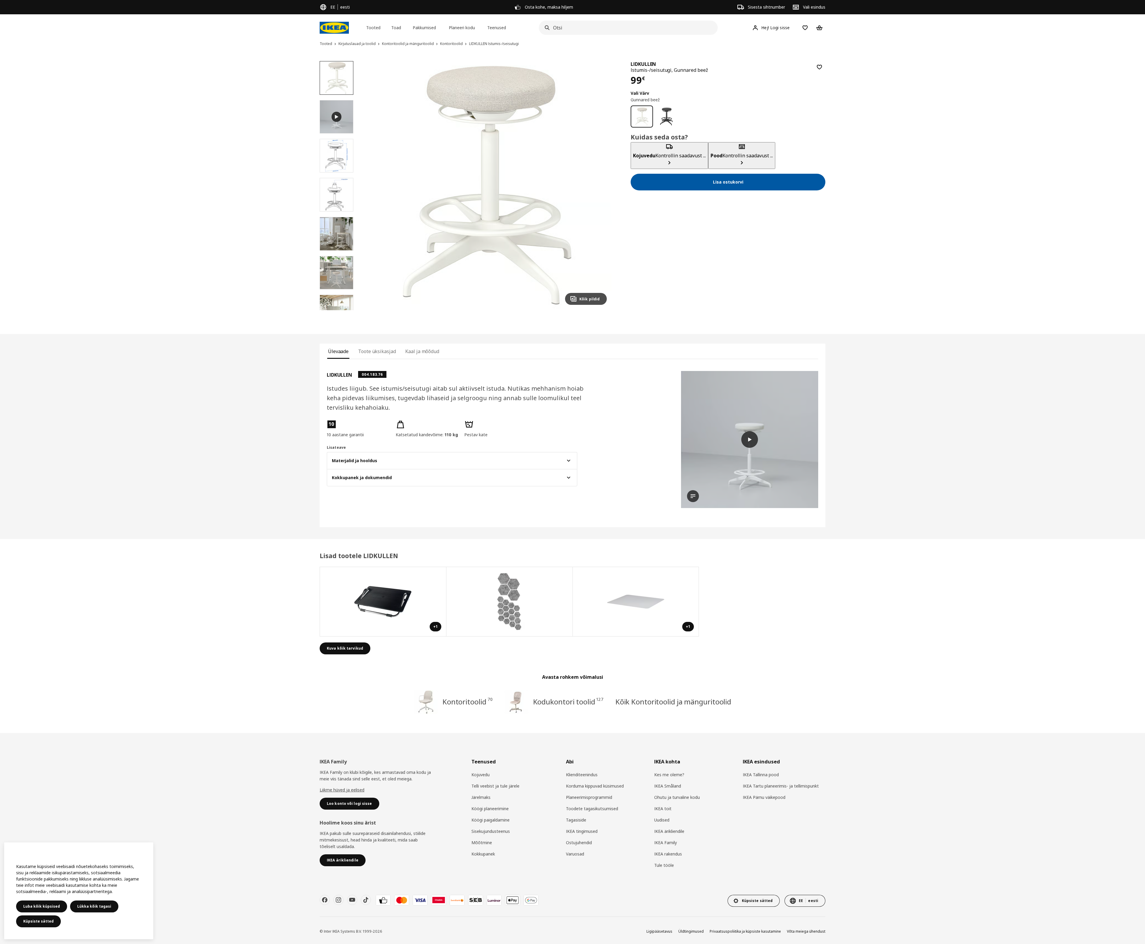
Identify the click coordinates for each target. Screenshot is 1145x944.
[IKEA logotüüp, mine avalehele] (334, 28)
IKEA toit (662, 808)
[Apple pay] (512, 900)
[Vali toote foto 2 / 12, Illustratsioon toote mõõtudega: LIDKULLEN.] (336, 156)
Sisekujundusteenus (490, 831)
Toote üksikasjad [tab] (377, 351)
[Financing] (383, 900)
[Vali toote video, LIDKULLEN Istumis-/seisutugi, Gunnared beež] (336, 117)
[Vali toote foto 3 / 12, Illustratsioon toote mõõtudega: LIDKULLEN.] (336, 195)
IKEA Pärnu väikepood (764, 797)
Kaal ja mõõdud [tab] (422, 351)
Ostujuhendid (579, 842)
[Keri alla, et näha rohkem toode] (336, 310)
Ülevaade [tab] (338, 351)
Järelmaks (481, 797)
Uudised (661, 820)
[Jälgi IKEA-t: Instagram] (338, 900)
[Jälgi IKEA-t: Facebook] (325, 900)
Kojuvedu (480, 774)
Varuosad (575, 854)
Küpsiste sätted (38, 921)
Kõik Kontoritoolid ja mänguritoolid (673, 702)
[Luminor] (494, 900)
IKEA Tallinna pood (761, 774)
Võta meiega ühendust (806, 931)
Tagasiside (576, 820)
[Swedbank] (457, 900)
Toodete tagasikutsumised (592, 808)
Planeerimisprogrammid (589, 797)
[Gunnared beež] (642, 116)
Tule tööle (664, 865)
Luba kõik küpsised (41, 906)
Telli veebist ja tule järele (495, 786)
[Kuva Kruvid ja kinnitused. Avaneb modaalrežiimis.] (509, 601)
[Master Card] (401, 900)
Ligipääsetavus (659, 931)
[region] (487, 185)
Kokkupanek (483, 854)
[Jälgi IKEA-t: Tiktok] (366, 900)
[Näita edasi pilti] (600, 185)
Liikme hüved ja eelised (342, 790)
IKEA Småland (667, 786)
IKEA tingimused (582, 831)
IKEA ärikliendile (669, 831)
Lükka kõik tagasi (94, 906)
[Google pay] (531, 900)
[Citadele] (438, 900)
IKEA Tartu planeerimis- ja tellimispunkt (781, 786)
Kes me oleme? (669, 774)
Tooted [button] (373, 27)
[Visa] (420, 900)
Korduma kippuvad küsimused (595, 786)
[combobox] (626, 28)
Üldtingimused (691, 931)
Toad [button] (396, 27)
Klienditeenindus (582, 774)
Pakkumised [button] (424, 27)
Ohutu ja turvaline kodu (677, 797)
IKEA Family (665, 842)
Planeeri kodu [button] (462, 27)
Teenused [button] (496, 27)
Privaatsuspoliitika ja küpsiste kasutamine (745, 931)
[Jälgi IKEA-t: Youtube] (352, 900)
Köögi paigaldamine (490, 820)
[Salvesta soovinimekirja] (819, 67)
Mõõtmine (481, 842)
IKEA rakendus (668, 854)
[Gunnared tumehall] (666, 116)
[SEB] (475, 900)
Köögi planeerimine (490, 808)
